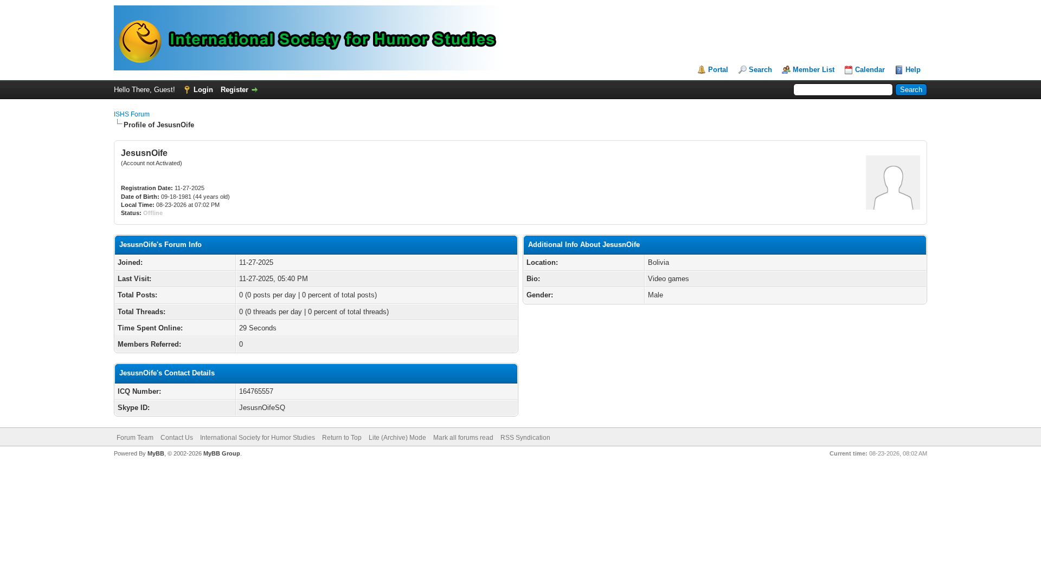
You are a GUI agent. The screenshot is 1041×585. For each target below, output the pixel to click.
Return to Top (342, 437)
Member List (813, 70)
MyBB (155, 453)
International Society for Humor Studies (257, 437)
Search (760, 70)
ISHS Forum (132, 114)
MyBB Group (221, 453)
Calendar (870, 70)
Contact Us (176, 437)
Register (234, 90)
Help (913, 70)
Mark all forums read (463, 437)
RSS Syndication (525, 437)
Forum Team (135, 437)
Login (203, 90)
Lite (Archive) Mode (397, 437)
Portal (718, 70)
